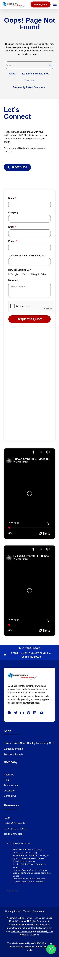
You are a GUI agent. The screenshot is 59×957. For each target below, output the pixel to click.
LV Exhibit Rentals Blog (35, 73)
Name (11, 198)
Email (11, 227)
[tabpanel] (29, 867)
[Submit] (50, 65)
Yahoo (25, 274)
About (12, 73)
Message (13, 280)
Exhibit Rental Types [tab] (18, 843)
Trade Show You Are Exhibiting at (26, 255)
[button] (51, 949)
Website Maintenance (21, 931)
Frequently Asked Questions (29, 87)
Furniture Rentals (13, 754)
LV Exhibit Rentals (23, 918)
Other (43, 274)
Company (13, 212)
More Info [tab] (12, 890)
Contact (29, 80)
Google (14, 274)
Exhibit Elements (13, 748)
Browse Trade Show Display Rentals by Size (29, 743)
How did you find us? (19, 270)
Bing (34, 274)
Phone (12, 241)
